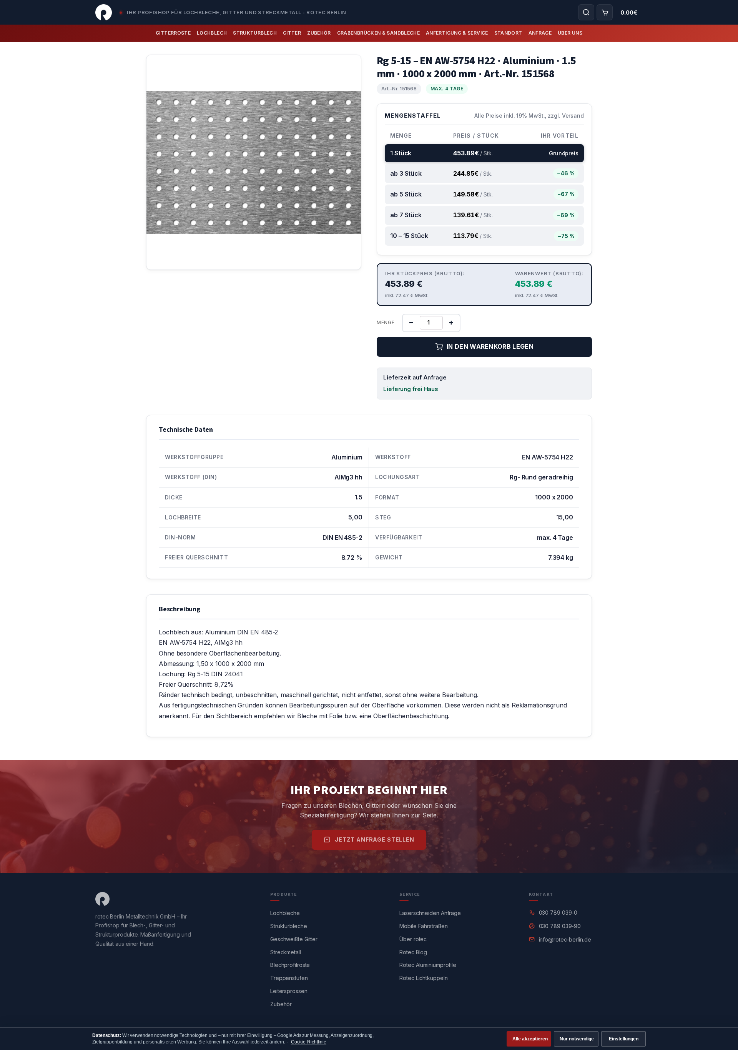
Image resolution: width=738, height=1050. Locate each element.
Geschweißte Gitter (293, 939)
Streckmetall (285, 952)
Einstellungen (623, 1039)
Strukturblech (255, 33)
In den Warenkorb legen (490, 346)
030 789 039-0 (558, 912)
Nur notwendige (577, 1039)
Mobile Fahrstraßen (423, 926)
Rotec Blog (413, 952)
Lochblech (212, 33)
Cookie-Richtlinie (308, 1042)
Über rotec (413, 939)
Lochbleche (285, 913)
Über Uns (570, 33)
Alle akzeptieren (530, 1039)
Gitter (292, 33)
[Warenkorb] (605, 12)
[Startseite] (103, 12)
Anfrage (540, 33)
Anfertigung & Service (457, 33)
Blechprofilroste (290, 965)
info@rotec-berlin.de (565, 939)
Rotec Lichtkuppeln (423, 978)
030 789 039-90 (560, 926)
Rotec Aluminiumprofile (427, 965)
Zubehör (319, 33)
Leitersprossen (289, 991)
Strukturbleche (288, 926)
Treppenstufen (289, 978)
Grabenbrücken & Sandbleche (378, 33)
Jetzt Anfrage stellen (374, 839)
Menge (386, 322)
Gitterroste (173, 33)
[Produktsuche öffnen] (586, 12)
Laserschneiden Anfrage (430, 913)
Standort (508, 33)
